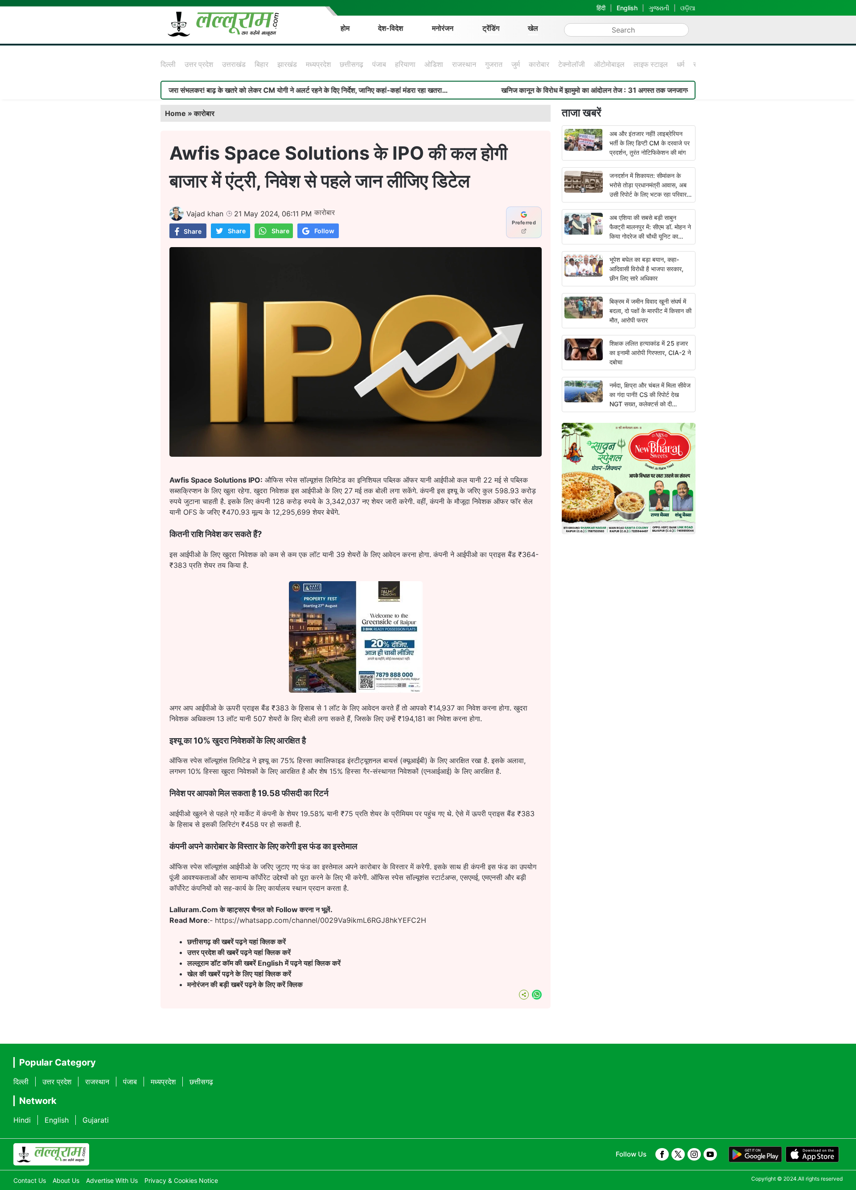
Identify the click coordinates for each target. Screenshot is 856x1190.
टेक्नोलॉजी (571, 64)
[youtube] (710, 1154)
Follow (324, 231)
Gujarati (95, 1120)
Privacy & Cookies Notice (181, 1180)
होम (345, 28)
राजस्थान (464, 64)
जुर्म (515, 64)
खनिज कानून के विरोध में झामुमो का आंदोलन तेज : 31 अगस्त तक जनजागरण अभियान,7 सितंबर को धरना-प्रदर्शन (602, 90)
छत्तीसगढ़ (351, 64)
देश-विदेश (390, 28)
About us (66, 1180)
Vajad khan (204, 213)
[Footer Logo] (51, 1154)
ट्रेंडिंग (490, 28)
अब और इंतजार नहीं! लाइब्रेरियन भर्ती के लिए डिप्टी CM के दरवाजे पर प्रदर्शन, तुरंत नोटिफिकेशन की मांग (649, 143)
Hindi (22, 1120)
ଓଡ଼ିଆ (688, 8)
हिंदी (601, 8)
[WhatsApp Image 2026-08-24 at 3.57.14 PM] (356, 690)
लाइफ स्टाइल (651, 64)
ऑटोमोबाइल (609, 64)
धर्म (680, 64)
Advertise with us (112, 1180)
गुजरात (493, 64)
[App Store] (812, 1154)
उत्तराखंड (234, 64)
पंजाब (379, 64)
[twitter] (678, 1154)
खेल (533, 28)
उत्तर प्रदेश (199, 64)
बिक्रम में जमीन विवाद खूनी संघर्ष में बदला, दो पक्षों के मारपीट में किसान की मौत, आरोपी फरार (650, 311)
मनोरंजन (442, 28)
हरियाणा (405, 64)
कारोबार (539, 64)
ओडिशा (433, 64)
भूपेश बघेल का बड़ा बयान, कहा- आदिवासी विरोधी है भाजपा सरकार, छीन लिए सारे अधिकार (646, 269)
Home (175, 113)
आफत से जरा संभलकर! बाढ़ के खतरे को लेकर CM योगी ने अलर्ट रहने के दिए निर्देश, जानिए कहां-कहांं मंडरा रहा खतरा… (253, 90)
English (627, 8)
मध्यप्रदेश (318, 64)
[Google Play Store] (755, 1154)
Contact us (29, 1180)
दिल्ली (168, 64)
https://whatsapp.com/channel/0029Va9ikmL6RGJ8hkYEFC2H (320, 920)
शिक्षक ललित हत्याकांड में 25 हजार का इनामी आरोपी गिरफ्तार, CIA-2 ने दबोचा (650, 352)
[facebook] (662, 1154)
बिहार (261, 64)
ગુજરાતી (659, 8)
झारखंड (287, 64)
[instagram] (694, 1154)
